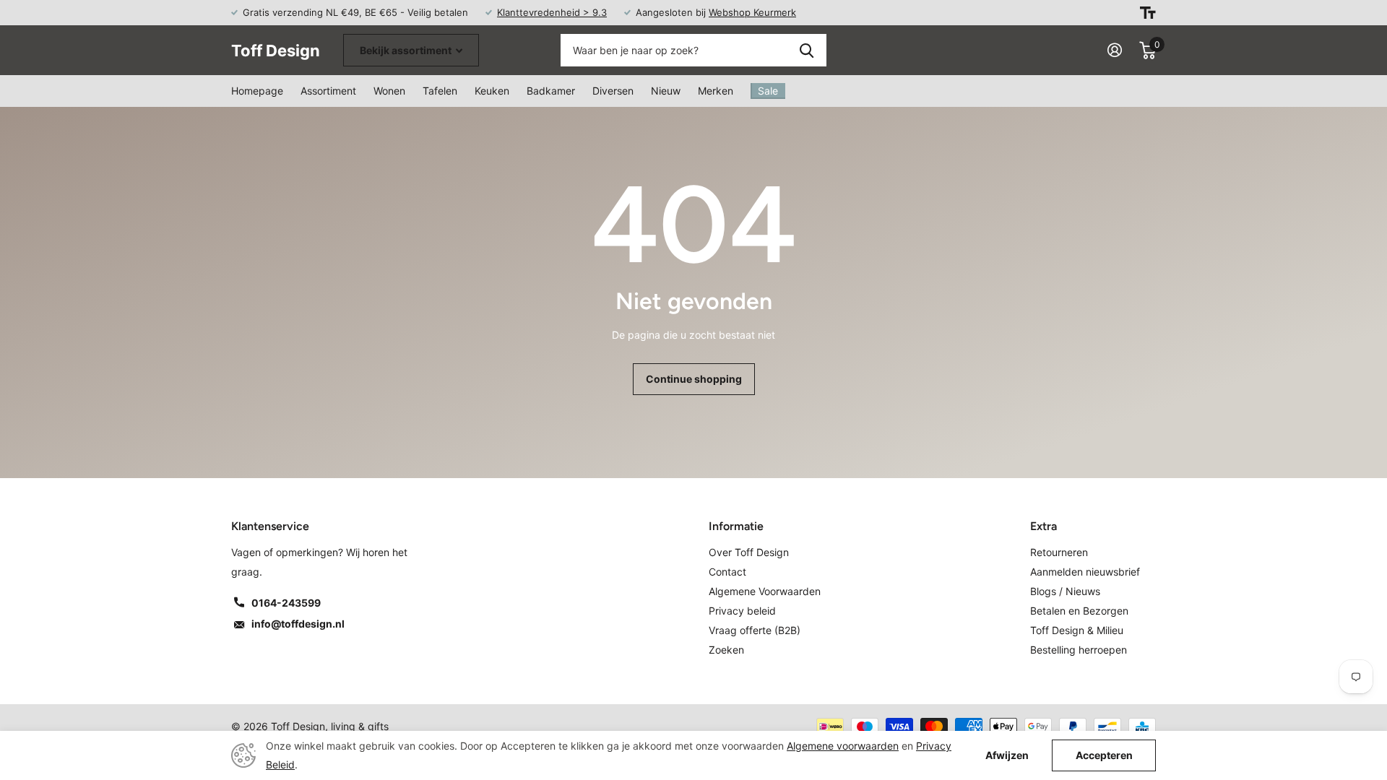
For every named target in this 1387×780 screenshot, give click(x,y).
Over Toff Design (749, 552)
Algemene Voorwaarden (765, 591)
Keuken (492, 90)
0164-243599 (286, 603)
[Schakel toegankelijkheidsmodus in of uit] (1148, 12)
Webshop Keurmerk (752, 12)
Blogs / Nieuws (1065, 591)
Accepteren (1104, 755)
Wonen (389, 90)
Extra (1043, 526)
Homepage (257, 90)
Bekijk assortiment (407, 50)
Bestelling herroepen (1078, 650)
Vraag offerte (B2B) (754, 630)
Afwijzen (1007, 755)
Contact (727, 572)
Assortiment (328, 90)
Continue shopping (694, 379)
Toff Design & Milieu (1076, 630)
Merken (715, 90)
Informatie (736, 526)
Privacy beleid (742, 610)
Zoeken (806, 50)
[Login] (1114, 50)
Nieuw (665, 90)
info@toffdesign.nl (298, 624)
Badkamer (551, 90)
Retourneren (1059, 552)
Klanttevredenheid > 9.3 (552, 12)
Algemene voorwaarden (843, 746)
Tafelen (440, 90)
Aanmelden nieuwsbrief (1085, 572)
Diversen (613, 90)
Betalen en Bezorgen (1079, 610)
